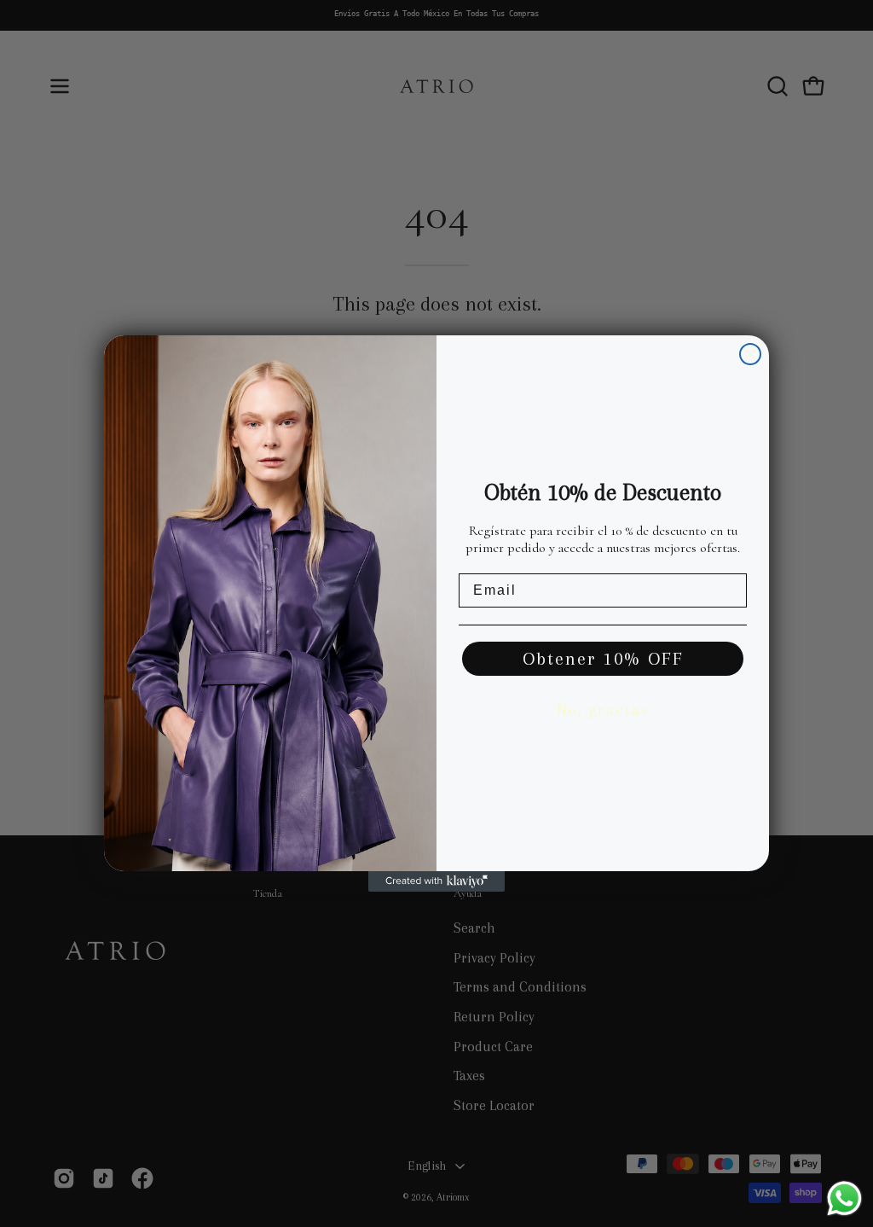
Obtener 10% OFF (603, 658)
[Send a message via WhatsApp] (844, 1198)
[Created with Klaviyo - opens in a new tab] (436, 881)
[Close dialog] (750, 354)
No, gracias (603, 709)
